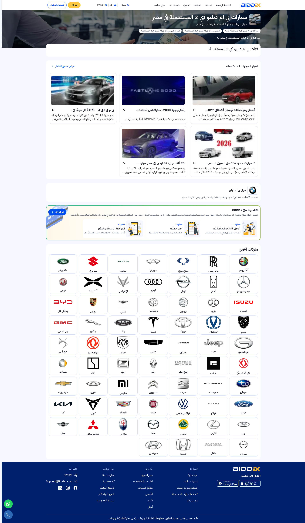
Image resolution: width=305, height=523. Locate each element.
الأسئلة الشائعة (107, 488)
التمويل (186, 5)
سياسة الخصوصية (105, 500)
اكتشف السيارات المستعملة (185, 494)
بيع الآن (74, 5)
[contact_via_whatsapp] (8, 503)
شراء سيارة (193, 475)
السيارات (208, 5)
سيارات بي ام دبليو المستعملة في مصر (240, 38)
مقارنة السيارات (145, 488)
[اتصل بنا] (8, 514)
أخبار (150, 507)
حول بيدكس (159, 5)
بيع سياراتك (192, 500)
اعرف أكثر (59, 212)
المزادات (197, 5)
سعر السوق (147, 475)
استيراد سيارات (191, 481)
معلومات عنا (108, 475)
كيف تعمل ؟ (108, 481)
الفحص (149, 494)
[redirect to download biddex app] (250, 483)
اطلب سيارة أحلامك (143, 481)
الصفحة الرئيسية (223, 5)
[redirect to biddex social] (75, 488)
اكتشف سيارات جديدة (187, 488)
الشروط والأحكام (106, 494)
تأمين (150, 500)
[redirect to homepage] (251, 5)
